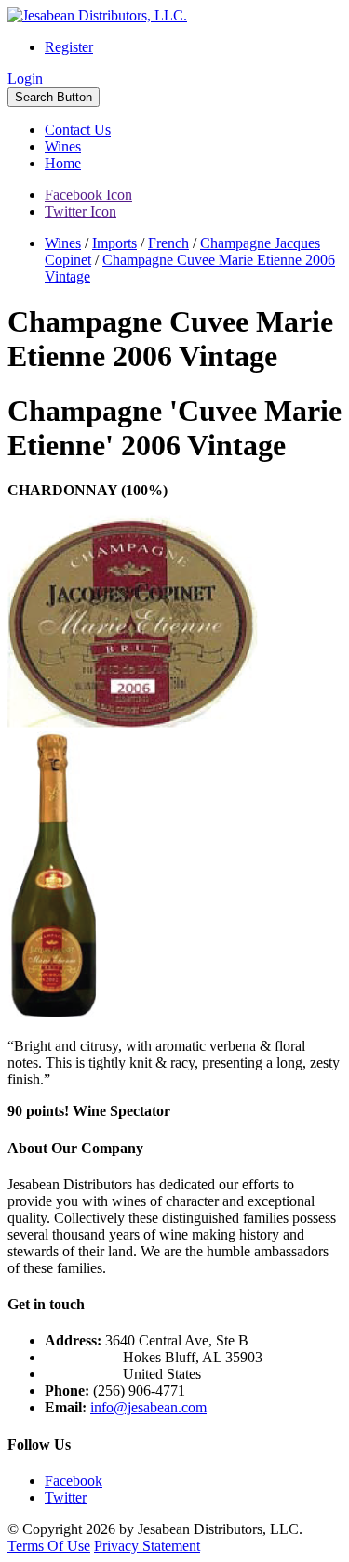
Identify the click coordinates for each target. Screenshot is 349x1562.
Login (25, 78)
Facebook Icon (88, 195)
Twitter (66, 1497)
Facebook (73, 1481)
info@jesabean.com (148, 1407)
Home (63, 163)
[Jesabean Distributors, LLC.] (97, 15)
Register (69, 47)
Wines (63, 146)
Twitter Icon (80, 211)
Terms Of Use (48, 1546)
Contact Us (78, 130)
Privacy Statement (147, 1546)
